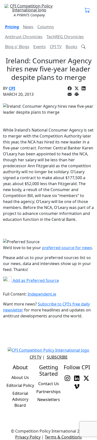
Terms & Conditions (63, 437)
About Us (20, 377)
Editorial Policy (20, 385)
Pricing (12, 27)
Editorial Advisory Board (20, 399)
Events (39, 46)
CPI (12, 88)
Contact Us (48, 383)
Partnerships (48, 391)
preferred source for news (67, 247)
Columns (45, 27)
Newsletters (48, 399)
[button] (87, 10)
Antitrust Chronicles (24, 36)
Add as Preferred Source (35, 280)
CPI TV (56, 46)
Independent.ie (42, 294)
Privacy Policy (28, 437)
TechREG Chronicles (65, 36)
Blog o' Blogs (17, 46)
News (28, 27)
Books (71, 46)
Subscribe (57, 357)
